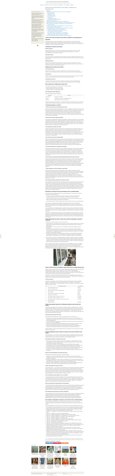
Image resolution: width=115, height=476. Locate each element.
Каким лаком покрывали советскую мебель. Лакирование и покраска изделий (37, 17)
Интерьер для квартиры (58, 4)
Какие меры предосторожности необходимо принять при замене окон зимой (59, 25)
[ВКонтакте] (49, 443)
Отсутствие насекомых (51, 16)
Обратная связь (64, 473)
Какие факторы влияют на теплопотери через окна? (56, 29)
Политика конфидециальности (50, 474)
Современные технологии (52, 18)
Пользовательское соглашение (52, 473)
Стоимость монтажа (51, 24)
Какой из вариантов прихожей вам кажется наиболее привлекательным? (37, 39)
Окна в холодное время (55, 439)
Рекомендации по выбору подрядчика (54, 19)
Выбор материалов (51, 12)
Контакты (48, 473)
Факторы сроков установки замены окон (54, 26)
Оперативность (50, 17)
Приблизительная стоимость (61, 439)
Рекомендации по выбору (68, 438)
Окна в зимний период (50, 439)
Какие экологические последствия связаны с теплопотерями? (58, 33)
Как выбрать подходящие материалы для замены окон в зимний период (59, 35)
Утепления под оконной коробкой (75, 438)
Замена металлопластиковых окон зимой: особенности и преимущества (59, 11)
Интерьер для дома (48, 4)
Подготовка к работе (51, 13)
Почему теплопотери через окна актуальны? (55, 31)
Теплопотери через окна (68, 439)
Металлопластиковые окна (51, 438)
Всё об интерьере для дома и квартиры (57, 1)
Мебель (71, 4)
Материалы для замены (80, 439)
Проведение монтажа (51, 14)
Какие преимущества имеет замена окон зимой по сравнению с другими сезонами (60, 22)
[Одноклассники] (65, 443)
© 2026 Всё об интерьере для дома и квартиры (36, 473)
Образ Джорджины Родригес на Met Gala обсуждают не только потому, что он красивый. (38, 30)
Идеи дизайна (67, 4)
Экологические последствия (74, 439)
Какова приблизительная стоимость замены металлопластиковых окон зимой (60, 27)
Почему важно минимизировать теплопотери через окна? (57, 30)
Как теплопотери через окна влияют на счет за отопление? (57, 32)
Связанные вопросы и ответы (52, 20)
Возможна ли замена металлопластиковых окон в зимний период (58, 21)
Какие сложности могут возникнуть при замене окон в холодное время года (59, 23)
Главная (42, 4)
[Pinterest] (57, 443)
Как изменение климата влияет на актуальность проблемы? (58, 34)
